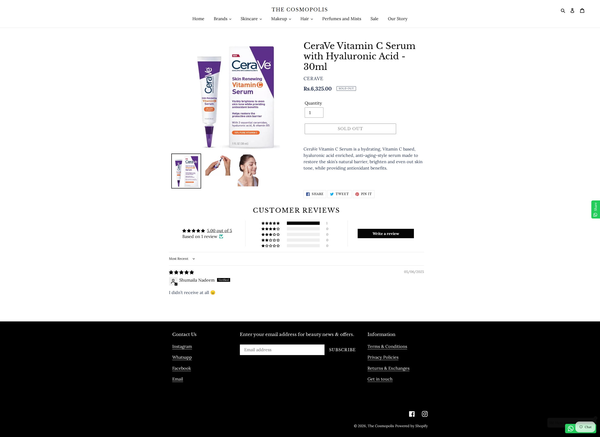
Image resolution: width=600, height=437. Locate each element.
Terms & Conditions (387, 346)
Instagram (182, 346)
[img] (181, 272)
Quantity (313, 103)
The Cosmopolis (381, 426)
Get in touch (380, 379)
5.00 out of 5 (219, 230)
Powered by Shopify (411, 426)
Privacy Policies (383, 357)
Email (177, 379)
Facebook (181, 368)
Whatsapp (182, 357)
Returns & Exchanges (388, 368)
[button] (271, 223)
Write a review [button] (386, 233)
